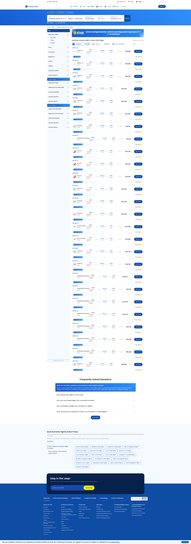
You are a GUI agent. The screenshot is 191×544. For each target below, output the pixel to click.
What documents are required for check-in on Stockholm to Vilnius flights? (82, 412)
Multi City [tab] (71, 12)
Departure (87, 17)
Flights (92, 6)
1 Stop (52, 40)
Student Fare (61, 23)
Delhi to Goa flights (81, 450)
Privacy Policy (46, 517)
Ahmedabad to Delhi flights (102, 459)
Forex (84, 6)
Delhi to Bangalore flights (131, 447)
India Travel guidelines (137, 515)
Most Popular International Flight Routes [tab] (57, 452)
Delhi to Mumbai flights (82, 447)
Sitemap (98, 507)
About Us (45, 507)
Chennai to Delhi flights (82, 467)
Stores (131, 1)
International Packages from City (104, 513)
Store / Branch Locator (48, 511)
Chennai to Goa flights (96, 450)
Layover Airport (53, 75)
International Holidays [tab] (60, 498)
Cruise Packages (118, 507)
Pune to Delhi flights (110, 454)
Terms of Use (46, 513)
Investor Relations (47, 532)
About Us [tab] (46, 498)
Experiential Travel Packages (120, 509)
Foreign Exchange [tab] (90, 498)
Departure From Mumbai (55, 113)
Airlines (50, 66)
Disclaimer (45, 515)
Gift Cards (63, 517)
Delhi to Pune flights (96, 454)
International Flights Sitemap (103, 517)
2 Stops (53, 43)
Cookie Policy (115, 542)
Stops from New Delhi (54, 109)
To (68, 17)
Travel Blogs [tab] (104, 498)
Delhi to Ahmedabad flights (120, 459)
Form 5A (45, 534)
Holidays (63, 507)
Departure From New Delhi (56, 87)
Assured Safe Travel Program (138, 508)
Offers (80, 511)
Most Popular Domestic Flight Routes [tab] (58, 447)
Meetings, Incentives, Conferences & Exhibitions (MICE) (69, 514)
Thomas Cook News (48, 525)
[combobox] (56, 19)
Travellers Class (113, 17)
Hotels (100, 6)
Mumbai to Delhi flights (98, 447)
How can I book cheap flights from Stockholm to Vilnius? (76, 400)
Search (127, 18)
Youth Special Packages (119, 511)
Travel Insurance (65, 519)
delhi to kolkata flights (116, 463)
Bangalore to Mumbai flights (127, 454)
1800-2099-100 (53, 1)
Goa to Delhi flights (110, 450)
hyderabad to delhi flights (100, 463)
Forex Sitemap (99, 509)
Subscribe (89, 488)
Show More (95, 417)
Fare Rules (51, 52)
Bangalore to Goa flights (83, 463)
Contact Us (122, 1)
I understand (185, 542)
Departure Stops (53, 34)
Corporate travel (65, 527)
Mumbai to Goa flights (125, 450)
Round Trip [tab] (61, 12)
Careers (45, 520)
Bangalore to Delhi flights (114, 447)
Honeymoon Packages (66, 509)
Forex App (81, 515)
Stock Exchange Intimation (49, 527)
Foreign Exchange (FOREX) (67, 511)
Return (99, 17)
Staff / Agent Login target (85, 509)
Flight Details (138, 56)
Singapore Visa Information (67, 530)
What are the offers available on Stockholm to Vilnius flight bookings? (80, 385)
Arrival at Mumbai (53, 92)
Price (49, 47)
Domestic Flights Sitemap (102, 515)
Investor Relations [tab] (117, 498)
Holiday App (81, 513)
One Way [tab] (52, 12)
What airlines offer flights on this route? (70, 395)
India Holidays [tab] (76, 498)
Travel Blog (63, 525)
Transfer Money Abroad (84, 517)
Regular (51, 23)
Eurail (116, 6)
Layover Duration (53, 70)
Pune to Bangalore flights (133, 463)
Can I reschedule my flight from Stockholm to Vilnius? (75, 406)
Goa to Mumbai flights (82, 454)
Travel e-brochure (83, 507)
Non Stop (53, 37)
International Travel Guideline (138, 513)
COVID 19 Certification (137, 511)
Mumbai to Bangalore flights (84, 459)
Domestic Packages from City (103, 511)
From (49, 17)
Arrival (50, 61)
